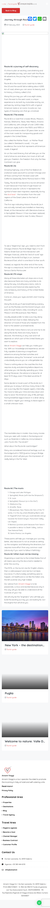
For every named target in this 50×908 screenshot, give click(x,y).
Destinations (8, 806)
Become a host (9, 832)
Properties (7, 802)
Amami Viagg (15, 345)
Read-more (7, 786)
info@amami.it (11, 870)
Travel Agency (9, 815)
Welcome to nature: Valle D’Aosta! (25, 741)
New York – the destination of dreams (25, 645)
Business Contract (10, 840)
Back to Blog (11, 10)
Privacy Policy (7, 790)
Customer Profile (10, 844)
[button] (39, 902)
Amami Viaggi (24, 584)
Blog (5, 811)
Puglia (9, 693)
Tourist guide (29, 25)
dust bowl (11, 194)
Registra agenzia (10, 828)
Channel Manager (10, 836)
